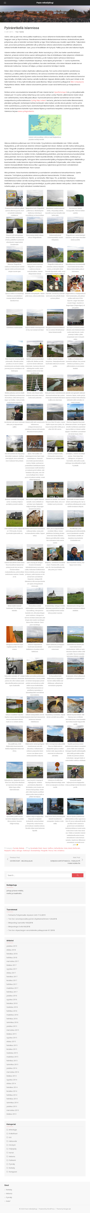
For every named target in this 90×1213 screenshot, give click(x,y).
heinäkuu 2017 (12, 976)
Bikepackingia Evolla (15, 926)
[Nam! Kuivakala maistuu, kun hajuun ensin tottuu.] (75, 552)
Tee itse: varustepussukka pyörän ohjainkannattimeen (28, 919)
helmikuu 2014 (12, 1099)
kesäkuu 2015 (12, 1049)
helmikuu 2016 (12, 1018)
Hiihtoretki (13, 1141)
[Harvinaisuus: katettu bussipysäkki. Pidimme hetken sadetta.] (75, 198)
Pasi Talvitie (19, 32)
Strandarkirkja (35, 851)
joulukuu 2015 (12, 1026)
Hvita (65, 848)
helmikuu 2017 (12, 992)
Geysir (45, 848)
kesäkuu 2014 (12, 1091)
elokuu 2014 (11, 1083)
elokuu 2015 (11, 1041)
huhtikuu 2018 (12, 957)
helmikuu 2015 (12, 1060)
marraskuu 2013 (13, 1110)
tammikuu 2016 (12, 1022)
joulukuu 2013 (12, 1106)
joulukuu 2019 (12, 946)
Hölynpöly (12, 1149)
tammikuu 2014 (12, 1102)
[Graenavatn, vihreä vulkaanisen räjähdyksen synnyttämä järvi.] (75, 666)
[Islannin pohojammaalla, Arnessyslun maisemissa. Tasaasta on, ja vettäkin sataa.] (55, 443)
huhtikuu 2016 (12, 1011)
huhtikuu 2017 (12, 984)
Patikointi (12, 1160)
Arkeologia (13, 1130)
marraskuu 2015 (13, 1030)
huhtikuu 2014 (12, 1095)
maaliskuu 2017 (12, 988)
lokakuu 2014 (11, 1076)
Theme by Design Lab (64, 1209)
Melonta (12, 1156)
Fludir (40, 848)
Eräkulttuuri (13, 1133)
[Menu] (5, 3)
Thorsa (50, 851)
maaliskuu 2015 (12, 1057)
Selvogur (19, 851)
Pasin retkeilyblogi (45, 3)
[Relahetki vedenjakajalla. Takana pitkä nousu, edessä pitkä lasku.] (35, 283)
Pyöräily (15, 848)
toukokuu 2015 (12, 1053)
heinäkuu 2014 (12, 1087)
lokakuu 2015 (11, 1034)
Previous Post (21, 859)
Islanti (70, 848)
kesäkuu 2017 (12, 980)
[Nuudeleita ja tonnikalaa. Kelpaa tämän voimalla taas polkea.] (55, 704)
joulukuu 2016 (12, 995)
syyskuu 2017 (12, 969)
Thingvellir (44, 851)
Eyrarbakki (34, 848)
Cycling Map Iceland (38, 100)
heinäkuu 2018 (12, 954)
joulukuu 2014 (12, 1068)
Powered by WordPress (47, 1209)
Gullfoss (50, 848)
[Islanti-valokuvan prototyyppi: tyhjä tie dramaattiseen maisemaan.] (55, 634)
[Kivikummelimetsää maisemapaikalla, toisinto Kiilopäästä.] (55, 225)
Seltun (13, 851)
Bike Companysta (77, 82)
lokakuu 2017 (11, 965)
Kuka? (8, 1201)
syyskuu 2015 (12, 1037)
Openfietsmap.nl (60, 92)
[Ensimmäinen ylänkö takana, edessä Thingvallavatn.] (35, 225)
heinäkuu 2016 (12, 1003)
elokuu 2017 (11, 973)
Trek (55, 851)
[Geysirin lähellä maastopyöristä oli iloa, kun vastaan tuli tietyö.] (35, 317)
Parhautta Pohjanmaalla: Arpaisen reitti (22, 915)
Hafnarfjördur (58, 848)
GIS (10, 1137)
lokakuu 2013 (11, 1114)
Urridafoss (60, 851)
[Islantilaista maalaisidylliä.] (14, 317)
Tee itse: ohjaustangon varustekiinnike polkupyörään (28, 930)
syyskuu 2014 (12, 1080)
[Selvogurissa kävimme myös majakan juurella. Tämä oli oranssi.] (14, 634)
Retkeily (21, 848)
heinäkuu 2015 (12, 1045)
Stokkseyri (26, 851)
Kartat (11, 1152)
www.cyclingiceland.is (26, 111)
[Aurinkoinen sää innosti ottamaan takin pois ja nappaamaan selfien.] (14, 412)
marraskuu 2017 (13, 961)
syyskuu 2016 (12, 999)
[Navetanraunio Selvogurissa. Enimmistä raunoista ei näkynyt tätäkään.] (75, 595)
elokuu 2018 (11, 950)
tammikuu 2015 (12, 1064)
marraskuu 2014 (13, 1072)
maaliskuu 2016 (12, 1015)
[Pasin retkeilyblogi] (45, 13)
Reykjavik (7, 851)
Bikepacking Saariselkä (16, 923)
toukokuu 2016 (12, 1007)
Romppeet (13, 1172)
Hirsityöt (12, 1145)
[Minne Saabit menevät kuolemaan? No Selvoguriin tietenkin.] (14, 595)
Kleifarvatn (76, 848)
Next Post (65, 860)
